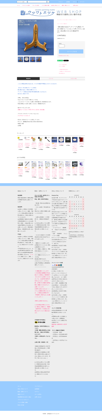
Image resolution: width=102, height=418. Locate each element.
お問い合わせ (38, 397)
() (82, 1)
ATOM (22, 405)
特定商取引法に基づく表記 (64, 55)
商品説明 (28, 78)
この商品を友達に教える (63, 69)
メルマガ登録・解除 (23, 402)
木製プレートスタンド (72, 19)
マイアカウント (38, 386)
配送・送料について (23, 391)
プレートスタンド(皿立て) (64, 19)
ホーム (58, 19)
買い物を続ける (62, 73)
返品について (21, 394)
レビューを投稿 (62, 66)
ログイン (37, 391)
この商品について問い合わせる (65, 71)
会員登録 (37, 388)
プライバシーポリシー (23, 399)
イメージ (51, 78)
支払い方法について (23, 388)
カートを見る (38, 394)
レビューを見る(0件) (63, 64)
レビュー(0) (74, 78)
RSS (19, 405)
